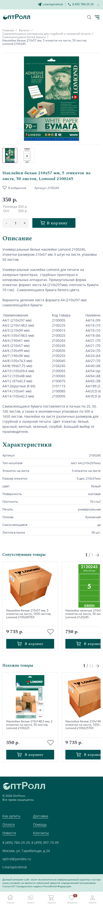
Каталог (24, 30)
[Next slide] (98, 555)
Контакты (41, 833)
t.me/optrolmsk (14, 867)
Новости (9, 833)
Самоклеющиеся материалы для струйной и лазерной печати (46, 34)
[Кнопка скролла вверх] (81, 884)
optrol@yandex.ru (16, 859)
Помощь (40, 824)
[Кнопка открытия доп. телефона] (98, 4)
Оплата (8, 824)
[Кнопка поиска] (89, 17)
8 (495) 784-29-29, (16, 842)
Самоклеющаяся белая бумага (24, 37)
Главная (8, 30)
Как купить (11, 816)
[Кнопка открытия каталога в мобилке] (97, 17)
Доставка (40, 816)
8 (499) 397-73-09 (45, 842)
